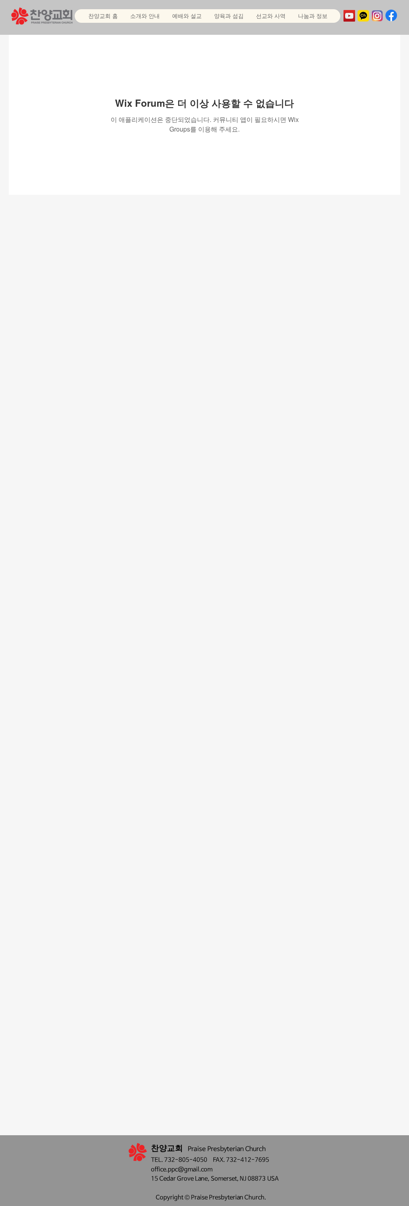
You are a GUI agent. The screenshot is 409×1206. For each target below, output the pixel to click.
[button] (187, 16)
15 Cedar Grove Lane (179, 1178)
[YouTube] (349, 16)
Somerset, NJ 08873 (239, 1178)
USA (273, 1178)
